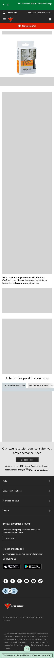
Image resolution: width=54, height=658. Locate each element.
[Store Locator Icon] (4, 13)
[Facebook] (5, 581)
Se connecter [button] (27, 460)
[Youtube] (26, 581)
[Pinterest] (33, 581)
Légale (6, 511)
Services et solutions (12, 491)
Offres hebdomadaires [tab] (14, 385)
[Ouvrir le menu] (4, 20)
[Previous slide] (3, 5)
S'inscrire (9, 538)
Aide (5, 481)
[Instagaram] (19, 581)
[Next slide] (50, 5)
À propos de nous (11, 501)
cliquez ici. (34, 282)
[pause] (7, 5)
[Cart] (50, 19)
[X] (12, 581)
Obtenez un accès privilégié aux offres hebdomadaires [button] (27, 655)
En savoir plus (9, 558)
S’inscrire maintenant (39, 469)
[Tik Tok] (40, 581)
